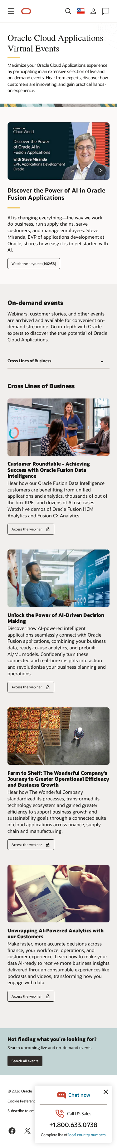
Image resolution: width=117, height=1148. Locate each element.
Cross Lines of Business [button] (29, 360)
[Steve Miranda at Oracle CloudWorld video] (58, 151)
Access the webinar (27, 529)
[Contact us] (106, 11)
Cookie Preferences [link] (23, 1100)
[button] (11, 11)
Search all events (25, 1060)
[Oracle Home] (26, 11)
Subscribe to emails (23, 1110)
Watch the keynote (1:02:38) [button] (34, 263)
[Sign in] (93, 11)
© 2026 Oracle (19, 1090)
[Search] (68, 11)
